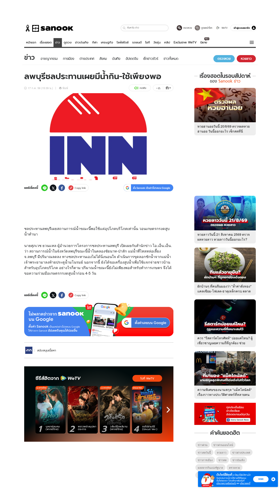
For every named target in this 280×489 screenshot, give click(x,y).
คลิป (167, 42)
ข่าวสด (223, 460)
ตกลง (260, 479)
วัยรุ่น (156, 42)
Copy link (80, 188)
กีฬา (94, 42)
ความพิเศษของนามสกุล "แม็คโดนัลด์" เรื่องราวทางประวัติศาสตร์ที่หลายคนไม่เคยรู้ (224, 394)
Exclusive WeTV (185, 42)
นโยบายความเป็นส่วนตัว (226, 483)
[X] (53, 188)
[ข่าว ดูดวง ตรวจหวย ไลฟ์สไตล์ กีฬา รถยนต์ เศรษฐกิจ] (48, 28)
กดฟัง (143, 88)
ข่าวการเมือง (205, 460)
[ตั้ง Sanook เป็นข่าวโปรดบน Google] (98, 319)
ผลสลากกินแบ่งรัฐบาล (210, 468)
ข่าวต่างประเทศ (241, 452)
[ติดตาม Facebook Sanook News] (225, 413)
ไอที (147, 42)
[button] (124, 28)
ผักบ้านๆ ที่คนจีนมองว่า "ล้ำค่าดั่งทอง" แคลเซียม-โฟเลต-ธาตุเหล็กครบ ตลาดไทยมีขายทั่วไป (224, 291)
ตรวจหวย (234, 468)
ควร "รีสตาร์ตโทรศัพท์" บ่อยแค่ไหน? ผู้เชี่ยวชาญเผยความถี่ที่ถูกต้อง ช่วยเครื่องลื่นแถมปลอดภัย (225, 343)
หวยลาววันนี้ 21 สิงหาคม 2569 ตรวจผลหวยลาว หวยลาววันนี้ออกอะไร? (223, 237)
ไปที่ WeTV (147, 378)
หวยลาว (221, 452)
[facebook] (61, 188)
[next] (168, 410)
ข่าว (57, 42)
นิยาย (203, 42)
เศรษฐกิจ (107, 42)
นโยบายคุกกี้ (245, 483)
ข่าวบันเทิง (81, 42)
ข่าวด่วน (202, 445)
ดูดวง (68, 42)
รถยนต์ (137, 42)
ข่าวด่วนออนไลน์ (223, 445)
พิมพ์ (65, 88)
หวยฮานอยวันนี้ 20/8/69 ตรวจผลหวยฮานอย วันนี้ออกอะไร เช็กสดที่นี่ (223, 129)
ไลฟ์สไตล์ (123, 42)
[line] (44, 188)
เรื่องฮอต (46, 42)
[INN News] (28, 350)
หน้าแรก (31, 42)
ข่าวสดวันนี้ (204, 452)
